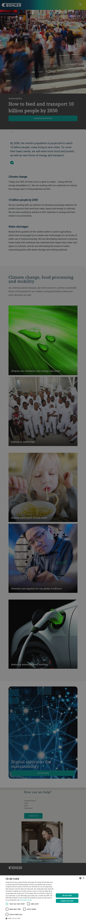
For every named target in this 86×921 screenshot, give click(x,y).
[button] (30, 918)
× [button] (83, 878)
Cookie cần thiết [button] (67, 901)
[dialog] (43, 898)
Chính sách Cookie (26, 900)
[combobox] (80, 878)
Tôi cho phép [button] (67, 895)
